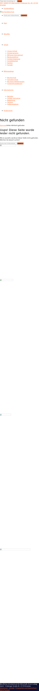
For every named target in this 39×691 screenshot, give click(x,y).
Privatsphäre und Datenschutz (26, 688)
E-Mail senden (15, 3)
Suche (19, 1)
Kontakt (11, 688)
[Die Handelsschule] (7, 12)
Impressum (4, 688)
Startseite (3, 125)
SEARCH (23, 15)
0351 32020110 (5, 3)
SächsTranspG (5, 690)
